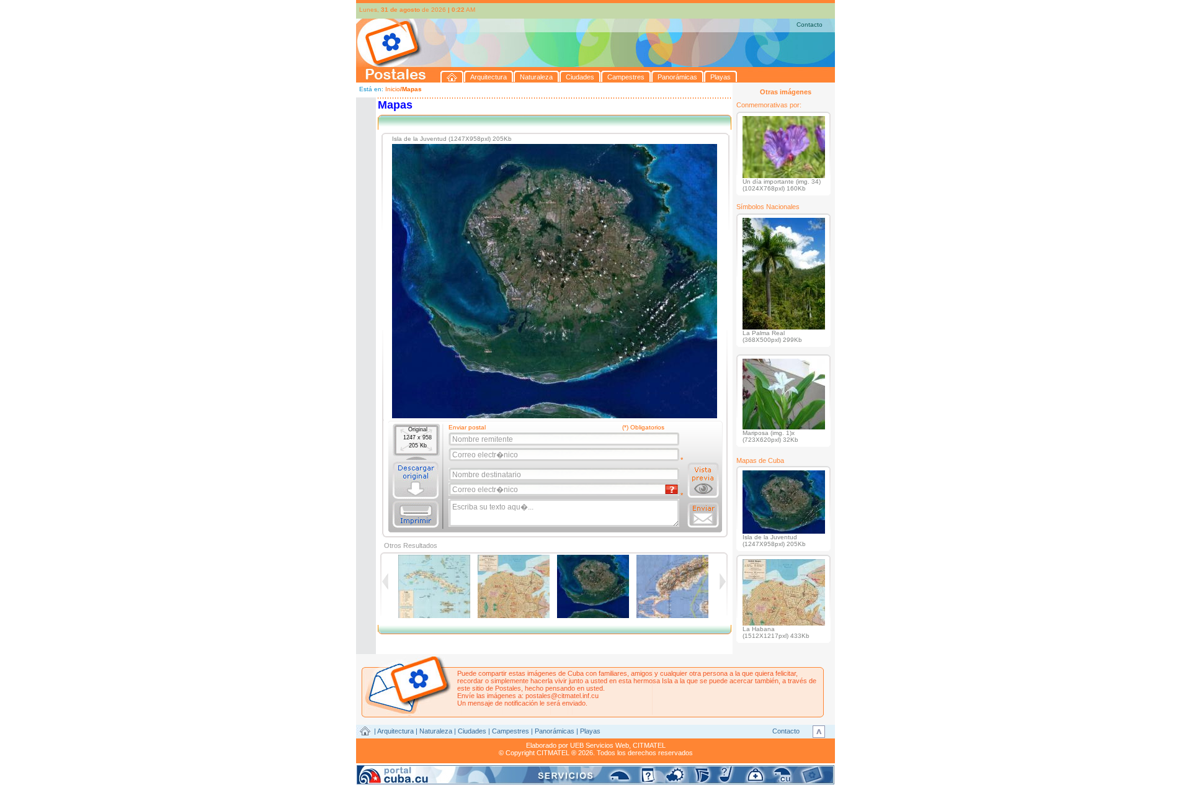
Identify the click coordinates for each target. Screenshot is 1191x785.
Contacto (809, 24)
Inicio (392, 89)
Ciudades (472, 731)
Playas (590, 731)
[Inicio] (452, 77)
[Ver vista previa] (703, 480)
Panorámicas (554, 731)
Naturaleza (435, 731)
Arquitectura (395, 731)
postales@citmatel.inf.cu (562, 695)
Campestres (510, 731)
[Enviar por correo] (703, 515)
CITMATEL (649, 745)
